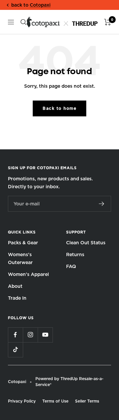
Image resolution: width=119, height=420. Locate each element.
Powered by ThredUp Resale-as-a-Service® (69, 381)
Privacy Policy (22, 401)
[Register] (101, 203)
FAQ (71, 266)
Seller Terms (87, 401)
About (15, 286)
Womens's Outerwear (20, 258)
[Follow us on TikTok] (15, 349)
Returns (75, 254)
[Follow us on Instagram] (30, 334)
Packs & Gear (23, 242)
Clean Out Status (85, 242)
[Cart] (107, 22)
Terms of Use (55, 401)
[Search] (23, 22)
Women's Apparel (28, 274)
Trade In (17, 298)
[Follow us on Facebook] (15, 334)
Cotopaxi (40, 5)
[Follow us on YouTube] (45, 334)
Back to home (59, 108)
